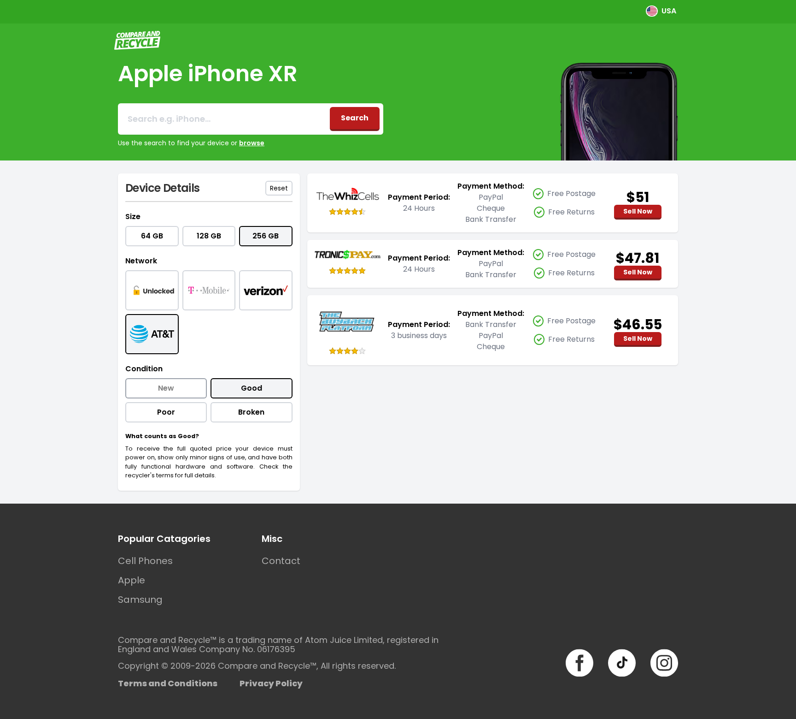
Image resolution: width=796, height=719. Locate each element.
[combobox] (224, 119)
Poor (166, 412)
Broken (251, 412)
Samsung (140, 599)
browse (251, 143)
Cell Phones (145, 560)
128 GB (209, 236)
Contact (281, 560)
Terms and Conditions (167, 683)
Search (355, 118)
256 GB (265, 236)
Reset (279, 188)
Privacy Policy (271, 683)
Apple (131, 580)
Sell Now (637, 211)
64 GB (152, 236)
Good (251, 388)
